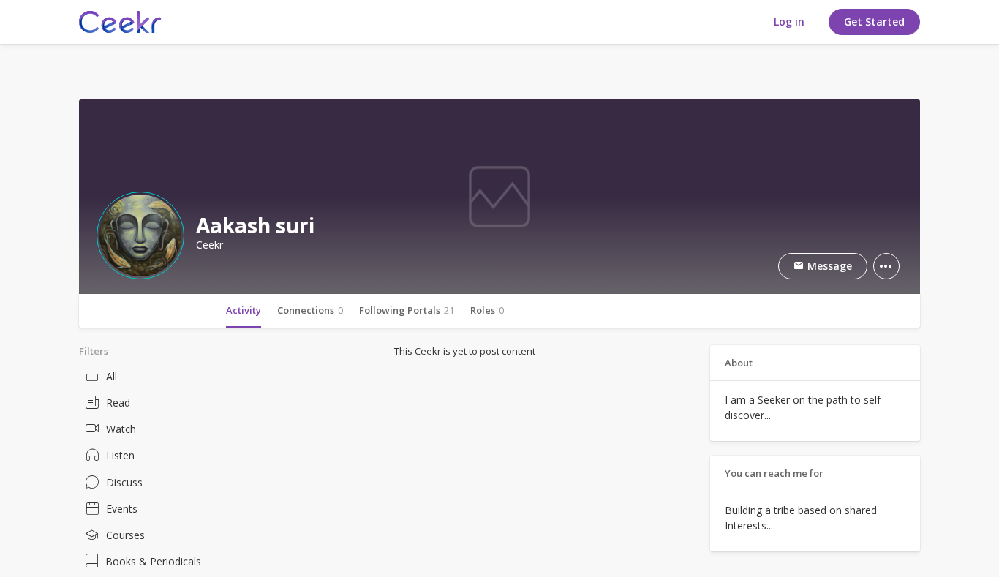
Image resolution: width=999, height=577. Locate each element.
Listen (120, 455)
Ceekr (209, 245)
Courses (125, 535)
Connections (310, 310)
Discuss (124, 482)
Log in (789, 22)
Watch (121, 429)
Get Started (874, 22)
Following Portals (406, 310)
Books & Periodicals (153, 561)
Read (118, 403)
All (111, 376)
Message (828, 266)
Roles (487, 310)
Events (121, 509)
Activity (243, 310)
